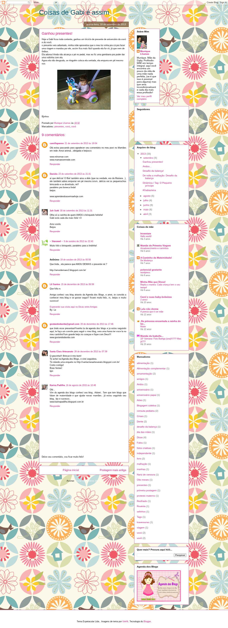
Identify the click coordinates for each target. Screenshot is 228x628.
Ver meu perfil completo (144, 97)
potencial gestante (151, 269)
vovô (73, 126)
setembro (148, 157)
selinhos (141, 511)
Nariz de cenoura (146, 474)
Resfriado (142, 501)
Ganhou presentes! (153, 161)
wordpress (145, 272)
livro (139, 458)
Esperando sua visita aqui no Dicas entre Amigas (73, 307)
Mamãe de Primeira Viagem (155, 245)
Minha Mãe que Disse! (153, 282)
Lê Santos (55, 284)
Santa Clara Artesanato (61, 351)
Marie (143, 326)
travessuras (143, 522)
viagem (141, 527)
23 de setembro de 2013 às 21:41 (74, 174)
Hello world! (146, 236)
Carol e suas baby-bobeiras (156, 297)
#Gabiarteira (149, 190)
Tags (139, 517)
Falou (140, 442)
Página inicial (71, 470)
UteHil (125, 621)
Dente (140, 421)
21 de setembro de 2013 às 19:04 (81, 143)
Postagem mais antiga (113, 470)
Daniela (53, 174)
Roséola (141, 506)
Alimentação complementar (151, 368)
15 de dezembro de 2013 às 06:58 (77, 284)
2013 (144, 153)
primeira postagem (147, 490)
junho (146, 205)
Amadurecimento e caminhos (154, 248)
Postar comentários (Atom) (88, 481)
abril (146, 214)
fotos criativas (144, 448)
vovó (67, 126)
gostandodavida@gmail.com (64, 324)
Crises (140, 416)
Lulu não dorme (149, 309)
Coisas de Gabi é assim (74, 12)
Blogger (147, 621)
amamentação (144, 373)
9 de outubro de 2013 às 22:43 (78, 241)
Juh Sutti (54, 210)
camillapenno (57, 143)
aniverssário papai (146, 395)
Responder (55, 164)
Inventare (145, 233)
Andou (140, 384)
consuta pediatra (146, 410)
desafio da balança (147, 426)
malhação (142, 464)
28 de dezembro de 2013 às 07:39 (90, 351)
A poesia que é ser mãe (151, 311)
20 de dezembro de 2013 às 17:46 (96, 324)
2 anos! (144, 299)
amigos (141, 379)
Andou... (147, 166)
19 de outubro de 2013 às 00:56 (75, 259)
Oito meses (143, 479)
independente (144, 453)
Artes (139, 400)
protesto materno (146, 495)
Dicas (140, 437)
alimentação (143, 363)
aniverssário (143, 389)
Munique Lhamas (145, 52)
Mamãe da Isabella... (151, 336)
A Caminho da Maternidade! (156, 257)
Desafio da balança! (153, 170)
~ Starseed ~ (56, 241)
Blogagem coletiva (146, 405)
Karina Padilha (57, 385)
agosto (147, 195)
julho (146, 200)
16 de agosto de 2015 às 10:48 (81, 385)
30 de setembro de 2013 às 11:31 (76, 210)
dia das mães (144, 432)
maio (146, 209)
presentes (59, 126)
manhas (141, 469)
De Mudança (146, 260)
